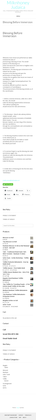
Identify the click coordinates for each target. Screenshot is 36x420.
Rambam (5, 372)
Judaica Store (13, 417)
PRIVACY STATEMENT (9, 215)
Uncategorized (7, 383)
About (24, 417)
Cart (20, 417)
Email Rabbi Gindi (10, 338)
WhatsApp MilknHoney (11, 415)
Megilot (5, 365)
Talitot (6, 367)
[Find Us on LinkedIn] (20, 401)
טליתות (4, 388)
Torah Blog (28, 415)
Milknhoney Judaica (18, 4)
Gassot (6, 381)
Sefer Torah (6, 374)
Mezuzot (5, 370)
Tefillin (5, 379)
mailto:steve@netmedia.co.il (11, 180)
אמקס (4, 386)
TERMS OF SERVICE (9, 219)
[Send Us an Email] (16, 401)
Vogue (18, 407)
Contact (20, 415)
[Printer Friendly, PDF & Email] (8, 184)
